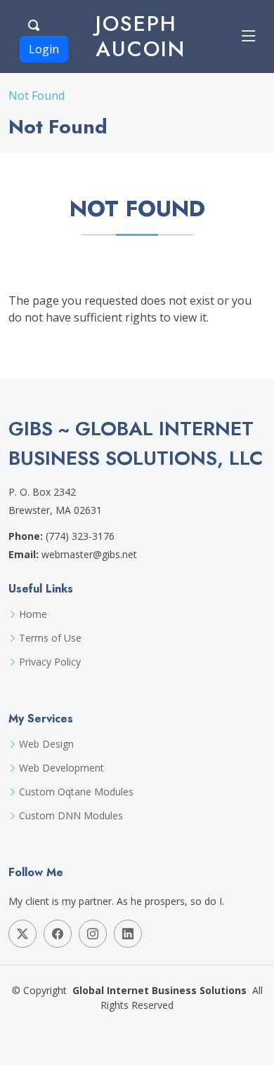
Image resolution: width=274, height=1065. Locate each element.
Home (33, 614)
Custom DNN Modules (71, 816)
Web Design (46, 744)
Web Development (61, 768)
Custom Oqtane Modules (76, 792)
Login (44, 49)
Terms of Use (50, 638)
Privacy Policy (50, 662)
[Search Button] (34, 23)
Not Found (36, 95)
